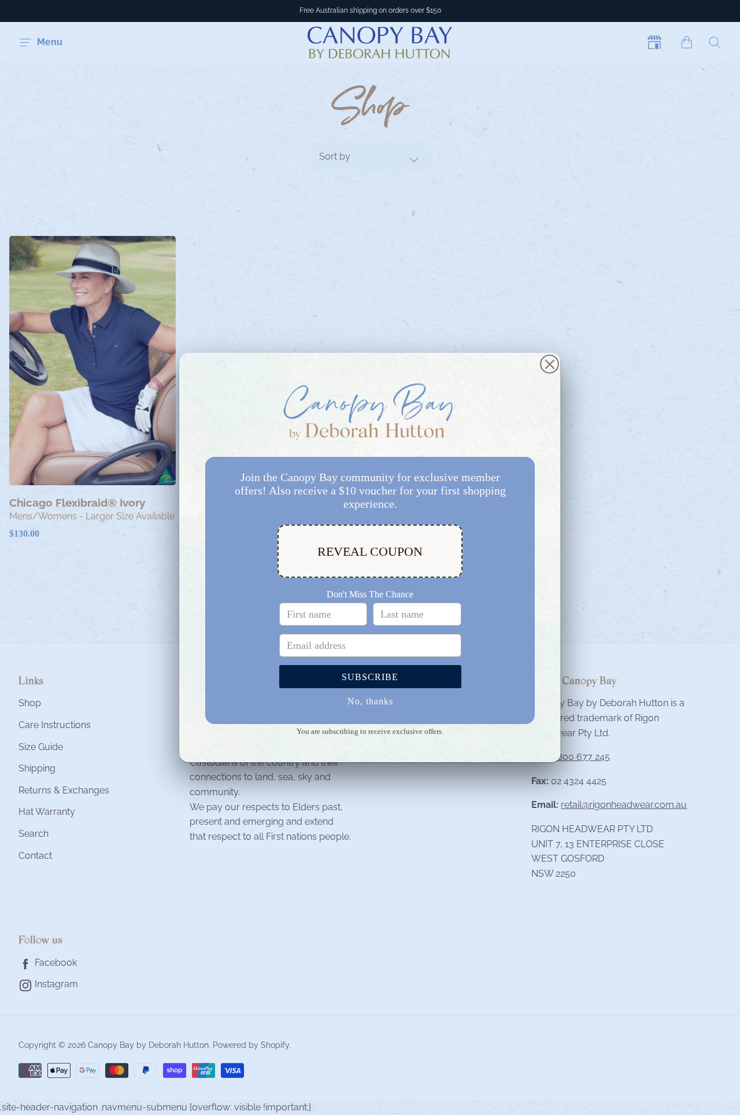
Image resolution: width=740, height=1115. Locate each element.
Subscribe (370, 677)
